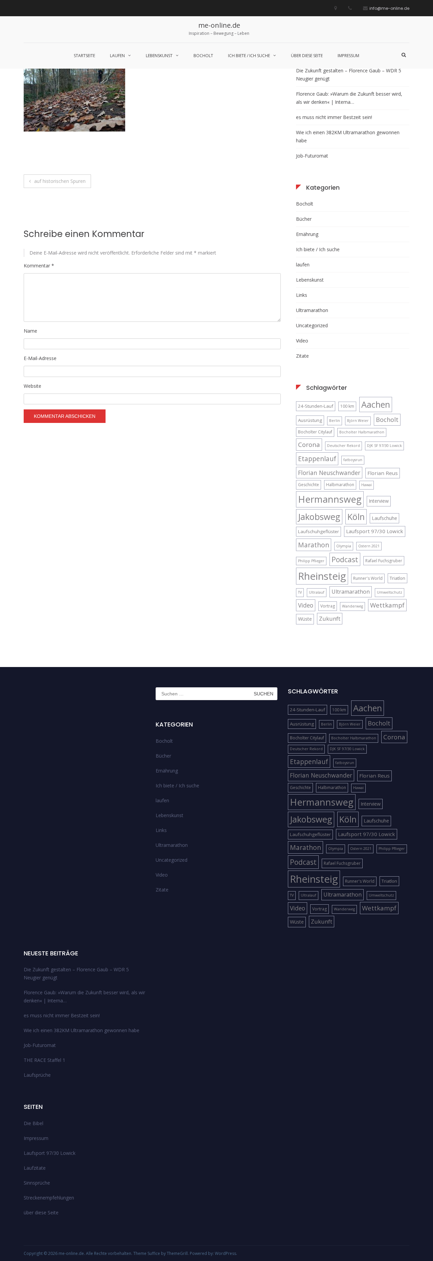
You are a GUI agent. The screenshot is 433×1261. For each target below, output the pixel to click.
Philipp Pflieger (311, 560)
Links (301, 295)
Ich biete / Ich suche (249, 55)
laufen (117, 55)
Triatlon (397, 578)
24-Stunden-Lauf (315, 406)
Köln (356, 516)
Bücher (304, 219)
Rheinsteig (322, 576)
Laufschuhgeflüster (318, 531)
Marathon (313, 544)
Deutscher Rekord (343, 445)
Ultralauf (316, 592)
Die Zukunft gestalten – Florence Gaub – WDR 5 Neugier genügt (348, 74)
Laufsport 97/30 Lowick (374, 531)
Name (30, 331)
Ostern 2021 (369, 546)
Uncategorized (312, 325)
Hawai (366, 484)
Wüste (305, 619)
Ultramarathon (312, 310)
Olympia (343, 546)
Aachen (375, 404)
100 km (347, 406)
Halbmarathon (340, 484)
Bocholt (203, 55)
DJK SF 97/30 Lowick (384, 445)
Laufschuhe (384, 518)
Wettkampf (387, 605)
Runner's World (368, 578)
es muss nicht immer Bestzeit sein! (334, 117)
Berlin (334, 420)
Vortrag (327, 606)
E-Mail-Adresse (40, 358)
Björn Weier (358, 420)
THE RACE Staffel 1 (44, 1060)
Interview (379, 501)
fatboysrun (352, 459)
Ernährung (307, 234)
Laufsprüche (37, 1075)
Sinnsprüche (37, 1183)
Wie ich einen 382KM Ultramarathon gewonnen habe (348, 136)
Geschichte (308, 484)
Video (302, 340)
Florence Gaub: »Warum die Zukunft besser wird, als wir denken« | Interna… (349, 98)
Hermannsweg (330, 499)
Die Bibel (33, 1123)
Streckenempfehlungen (49, 1197)
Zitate (302, 356)
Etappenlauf (317, 458)
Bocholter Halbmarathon (361, 432)
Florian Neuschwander (329, 473)
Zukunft (329, 618)
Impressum (348, 55)
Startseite (84, 55)
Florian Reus (382, 473)
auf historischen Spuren (60, 181)
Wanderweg (352, 606)
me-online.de (219, 25)
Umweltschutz (389, 592)
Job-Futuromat (312, 155)
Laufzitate (35, 1168)
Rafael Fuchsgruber (383, 561)
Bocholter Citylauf (315, 432)
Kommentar (39, 265)
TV (300, 592)
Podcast (345, 559)
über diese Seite (307, 55)
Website (32, 386)
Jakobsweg (319, 516)
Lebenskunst (159, 55)
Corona (309, 444)
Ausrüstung (310, 420)
